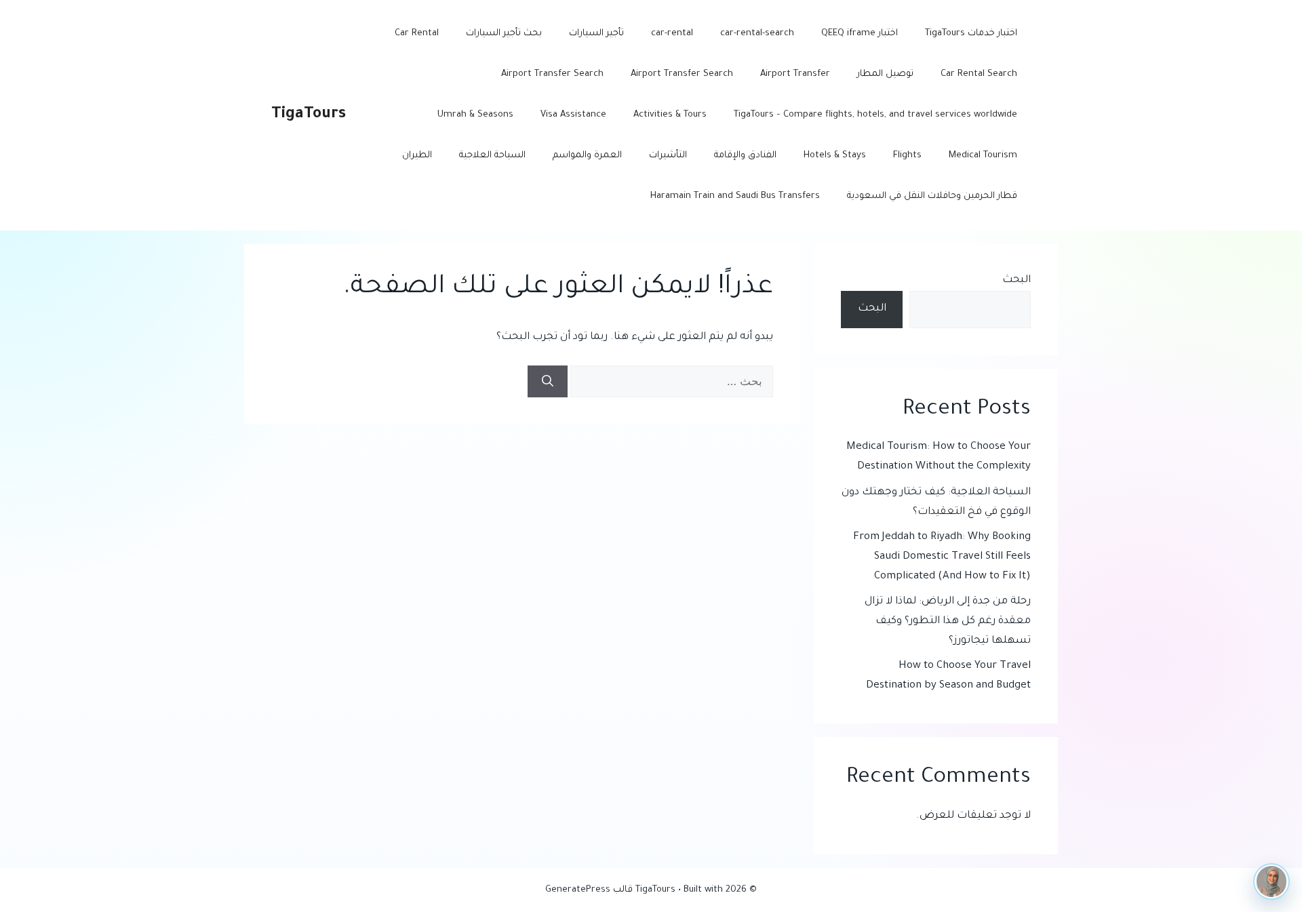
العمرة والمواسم (587, 156)
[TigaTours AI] (1271, 881)
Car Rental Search (979, 74)
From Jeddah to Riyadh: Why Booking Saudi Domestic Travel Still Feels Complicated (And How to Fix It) (942, 557)
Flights (907, 156)
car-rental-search (757, 33)
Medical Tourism (983, 156)
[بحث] (548, 381)
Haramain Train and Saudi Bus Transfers (735, 196)
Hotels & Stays (835, 156)
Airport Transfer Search (682, 74)
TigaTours (308, 114)
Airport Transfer (795, 74)
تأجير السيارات (596, 33)
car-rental (672, 33)
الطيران (417, 156)
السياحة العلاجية (492, 156)
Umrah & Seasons (475, 115)
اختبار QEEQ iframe (859, 33)
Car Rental (417, 33)
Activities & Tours (670, 115)
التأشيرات (668, 156)
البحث (1016, 280)
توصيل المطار (885, 74)
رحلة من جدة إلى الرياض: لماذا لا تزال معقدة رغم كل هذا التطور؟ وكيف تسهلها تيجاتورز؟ (948, 621)
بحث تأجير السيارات (504, 33)
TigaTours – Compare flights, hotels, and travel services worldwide (875, 115)
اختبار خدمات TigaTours (971, 33)
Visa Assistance (573, 115)
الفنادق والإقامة (745, 156)
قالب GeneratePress (589, 890)
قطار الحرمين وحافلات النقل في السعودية (932, 196)
